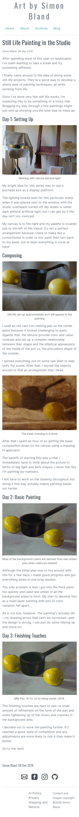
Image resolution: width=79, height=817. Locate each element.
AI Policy (35, 793)
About (24, 28)
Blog (57, 28)
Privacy (34, 798)
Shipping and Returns (38, 804)
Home (9, 28)
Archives (41, 28)
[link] (25, 776)
